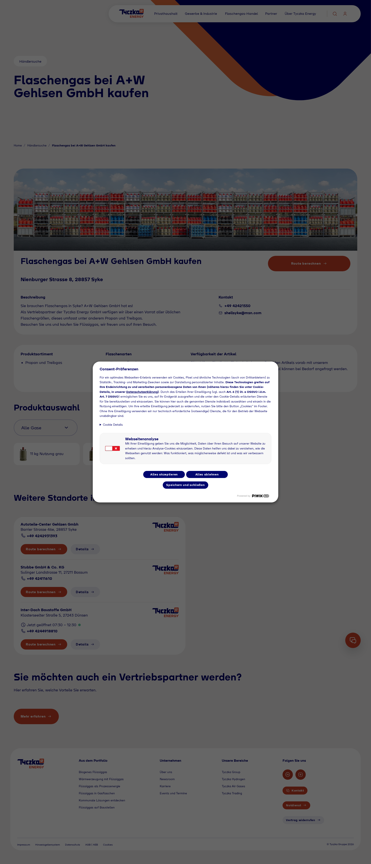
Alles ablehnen (207, 474)
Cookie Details (113, 424)
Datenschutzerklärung (142, 392)
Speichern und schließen (185, 485)
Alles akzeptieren (164, 474)
